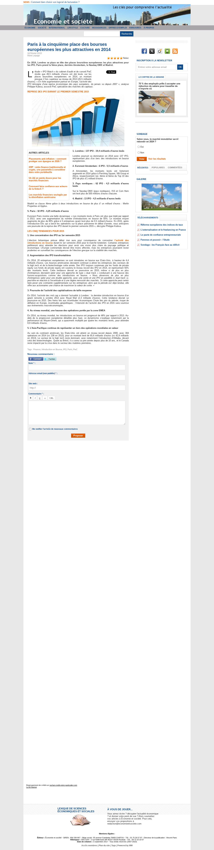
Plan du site (104, 845)
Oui (142, 147)
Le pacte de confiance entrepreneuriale (161, 235)
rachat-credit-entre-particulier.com (63, 785)
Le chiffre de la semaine (151, 77)
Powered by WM (125, 845)
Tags (113, 845)
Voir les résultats (157, 159)
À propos (149, 28)
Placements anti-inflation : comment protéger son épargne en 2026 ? (47, 160)
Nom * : (31, 363)
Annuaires (135, 28)
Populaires (158, 167)
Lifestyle (72, 28)
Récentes (142, 168)
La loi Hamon (31, 787)
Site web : (33, 383)
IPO (65, 349)
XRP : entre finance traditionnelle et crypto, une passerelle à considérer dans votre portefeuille (47, 169)
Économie (30, 28)
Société (42, 28)
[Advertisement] (80, 452)
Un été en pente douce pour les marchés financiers (45, 179)
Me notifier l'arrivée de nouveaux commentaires (55, 429)
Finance (37, 349)
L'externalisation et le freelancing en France (163, 230)
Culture (85, 28)
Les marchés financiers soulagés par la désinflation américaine (48, 195)
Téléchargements (147, 218)
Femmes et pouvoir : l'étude (155, 240)
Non (142, 152)
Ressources (99, 28)
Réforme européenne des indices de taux (162, 225)
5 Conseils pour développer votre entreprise (52, 2)
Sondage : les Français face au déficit (160, 245)
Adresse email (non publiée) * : (43, 373)
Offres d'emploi (118, 28)
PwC (75, 349)
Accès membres (89, 845)
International (57, 28)
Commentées (175, 167)
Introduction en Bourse (52, 349)
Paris (70, 349)
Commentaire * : (36, 394)
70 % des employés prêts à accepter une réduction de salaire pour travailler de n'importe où (159, 86)
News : (27, 2)
